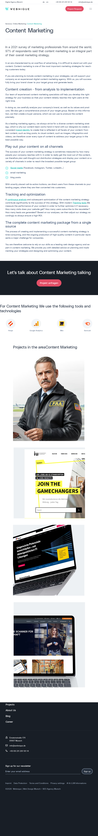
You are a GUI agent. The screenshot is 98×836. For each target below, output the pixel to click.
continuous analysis (17, 199)
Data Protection (20, 783)
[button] (91, 9)
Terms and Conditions (38, 783)
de (44, 2)
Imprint (8, 783)
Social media (16, 167)
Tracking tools (80, 202)
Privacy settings (58, 783)
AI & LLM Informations (76, 783)
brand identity (23, 129)
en (47, 2)
